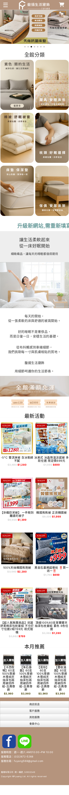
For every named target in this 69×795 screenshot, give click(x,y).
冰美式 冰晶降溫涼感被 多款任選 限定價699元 (51, 459)
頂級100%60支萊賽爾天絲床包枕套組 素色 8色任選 (51, 626)
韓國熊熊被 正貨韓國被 (51, 512)
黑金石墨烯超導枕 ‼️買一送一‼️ (51, 569)
